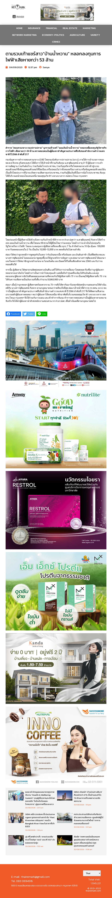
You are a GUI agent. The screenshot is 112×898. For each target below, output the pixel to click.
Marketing (89, 28)
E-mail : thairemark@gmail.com (30, 877)
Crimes (56, 41)
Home (19, 28)
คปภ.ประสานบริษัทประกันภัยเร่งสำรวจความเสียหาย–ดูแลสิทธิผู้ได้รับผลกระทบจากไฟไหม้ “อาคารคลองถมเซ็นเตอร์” (88, 819)
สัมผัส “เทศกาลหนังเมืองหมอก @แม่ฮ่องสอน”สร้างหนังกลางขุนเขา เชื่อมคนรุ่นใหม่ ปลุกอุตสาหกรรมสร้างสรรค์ (87, 841)
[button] (67, 12)
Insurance (34, 28)
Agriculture (77, 35)
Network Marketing (24, 35)
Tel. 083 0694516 (22, 881)
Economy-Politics (53, 35)
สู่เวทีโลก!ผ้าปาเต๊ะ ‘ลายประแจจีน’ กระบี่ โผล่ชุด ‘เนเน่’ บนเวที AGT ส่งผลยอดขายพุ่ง (40, 839)
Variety (95, 35)
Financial (51, 28)
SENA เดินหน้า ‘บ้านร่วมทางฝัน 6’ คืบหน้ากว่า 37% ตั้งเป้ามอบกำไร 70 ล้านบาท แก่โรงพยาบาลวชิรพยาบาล (88, 796)
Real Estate (70, 28)
